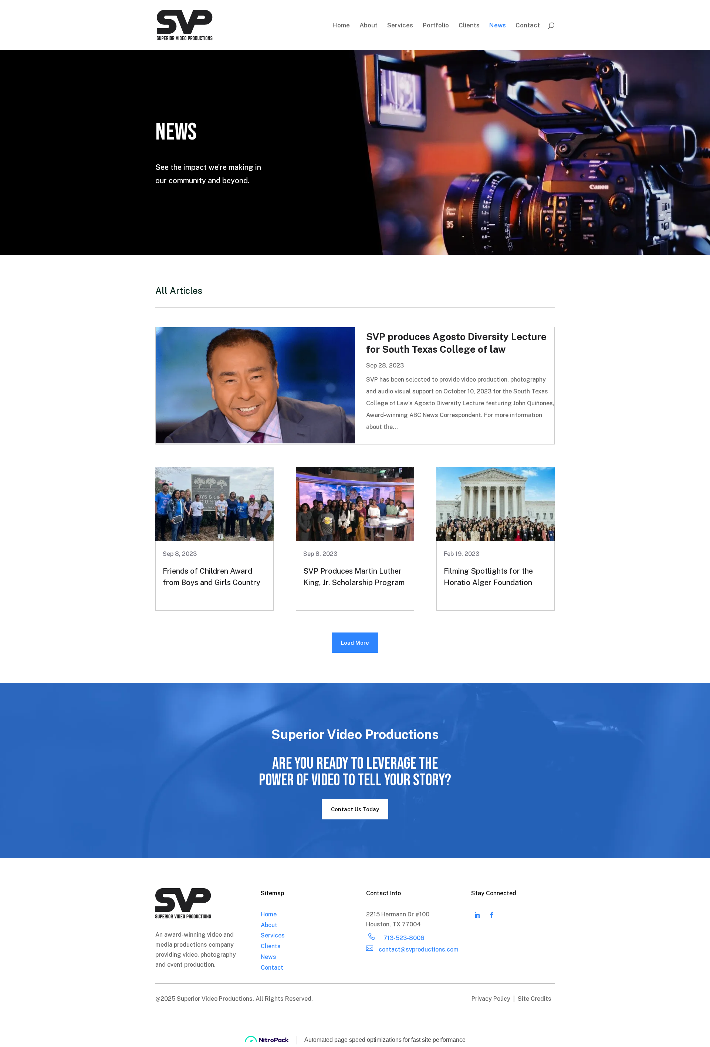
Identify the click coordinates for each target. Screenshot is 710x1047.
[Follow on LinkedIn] (477, 915)
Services (400, 26)
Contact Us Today (355, 809)
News (497, 26)
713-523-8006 (403, 938)
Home (341, 26)
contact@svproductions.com (419, 949)
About (368, 26)
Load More (355, 643)
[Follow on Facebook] (492, 915)
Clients (469, 26)
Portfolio (436, 26)
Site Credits (534, 998)
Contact (527, 26)
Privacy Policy (491, 998)
